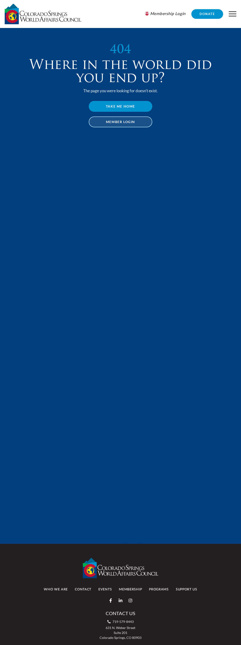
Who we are (56, 589)
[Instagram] (130, 600)
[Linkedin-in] (120, 600)
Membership (130, 589)
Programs (159, 589)
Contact (83, 589)
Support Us (186, 589)
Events (105, 589)
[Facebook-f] (110, 600)
